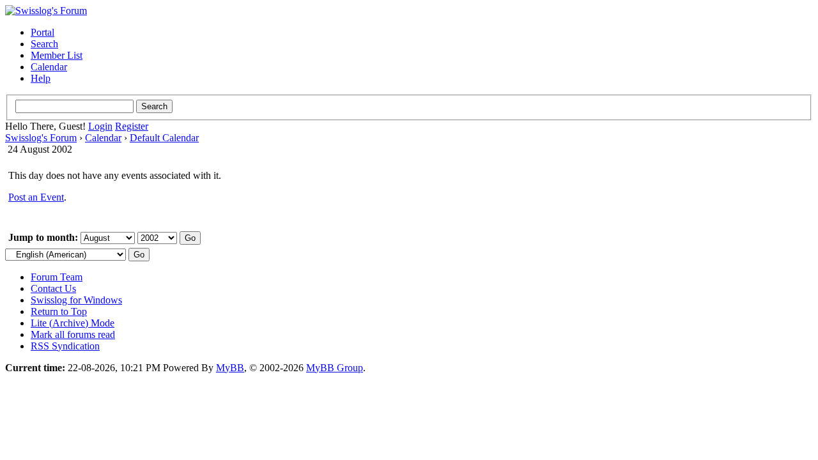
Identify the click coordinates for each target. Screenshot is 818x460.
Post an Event (36, 197)
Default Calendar (164, 137)
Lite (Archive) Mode (72, 323)
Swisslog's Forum (41, 137)
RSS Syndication (65, 346)
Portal (42, 32)
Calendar (49, 66)
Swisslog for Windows (76, 300)
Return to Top (59, 311)
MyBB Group (334, 367)
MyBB (230, 367)
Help (40, 78)
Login (100, 126)
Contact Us (53, 288)
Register (131, 126)
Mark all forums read (73, 334)
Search (44, 43)
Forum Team (56, 277)
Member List (56, 55)
